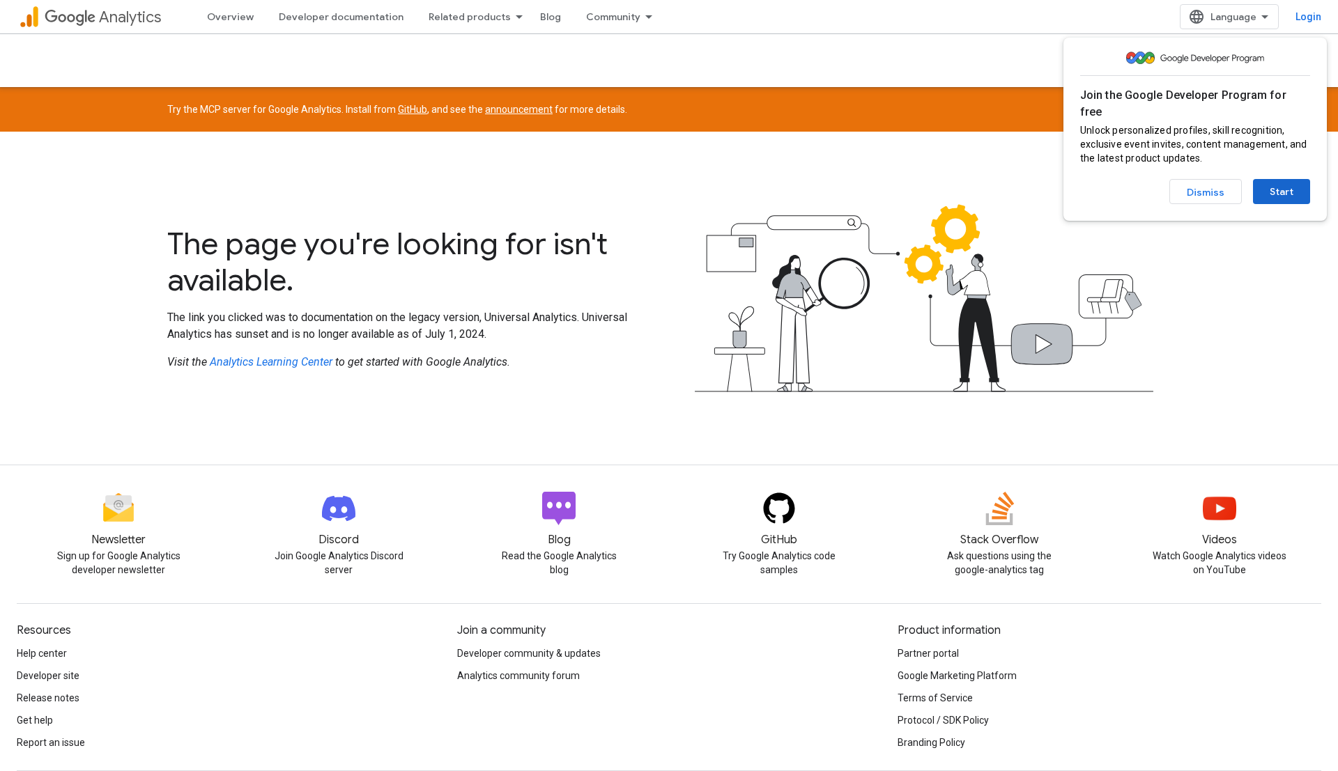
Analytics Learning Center (271, 361)
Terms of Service (935, 697)
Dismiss (1205, 192)
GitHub (412, 109)
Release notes (48, 697)
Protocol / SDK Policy (943, 720)
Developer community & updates (529, 653)
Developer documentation (341, 16)
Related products (470, 16)
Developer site (48, 675)
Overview (230, 16)
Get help (35, 720)
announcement (519, 109)
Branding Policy (931, 742)
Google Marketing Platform (957, 675)
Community (613, 16)
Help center (42, 653)
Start (1281, 191)
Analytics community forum (518, 675)
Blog (550, 16)
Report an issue (51, 742)
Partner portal (928, 653)
